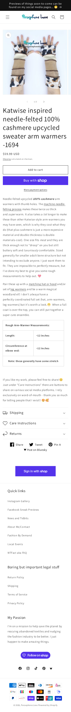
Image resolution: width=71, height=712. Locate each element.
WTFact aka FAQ (17, 552)
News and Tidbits (18, 518)
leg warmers (18, 289)
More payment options (35, 189)
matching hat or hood (43, 284)
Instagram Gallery (19, 501)
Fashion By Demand (20, 535)
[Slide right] (44, 102)
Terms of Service (17, 594)
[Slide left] (27, 102)
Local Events (15, 544)
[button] (7, 17)
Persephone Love (29, 705)
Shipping (7, 159)
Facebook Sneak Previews (23, 509)
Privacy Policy (16, 603)
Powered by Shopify (48, 705)
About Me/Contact (19, 527)
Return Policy (16, 577)
